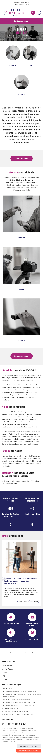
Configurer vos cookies (29, 746)
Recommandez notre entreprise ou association (17, 714)
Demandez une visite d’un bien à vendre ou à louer (19, 691)
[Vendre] (21, 82)
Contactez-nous (21, 21)
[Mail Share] (10, 652)
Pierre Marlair (7, 665)
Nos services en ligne (21, 2)
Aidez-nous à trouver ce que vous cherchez (16, 699)
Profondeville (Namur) (21, 4)
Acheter (13, 65)
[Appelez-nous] (33, 13)
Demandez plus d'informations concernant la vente (19, 702)
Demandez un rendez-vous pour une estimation (18, 705)
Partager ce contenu (32, 652)
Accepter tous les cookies (29, 750)
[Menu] (39, 13)
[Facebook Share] (17, 652)
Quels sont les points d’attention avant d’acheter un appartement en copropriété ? (21, 581)
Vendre (21, 95)
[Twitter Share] (25, 652)
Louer (30, 65)
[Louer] (30, 52)
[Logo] (12, 12)
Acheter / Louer (7, 669)
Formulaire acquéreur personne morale (15, 711)
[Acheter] (13, 52)
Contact (5, 679)
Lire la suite (35, 601)
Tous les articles (23, 601)
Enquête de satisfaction (10, 708)
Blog (3, 676)
